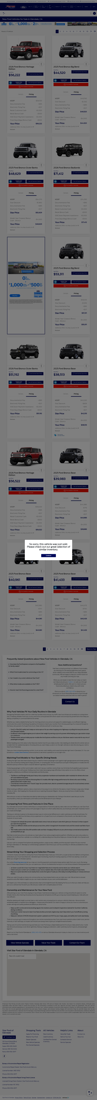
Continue (48, 555)
